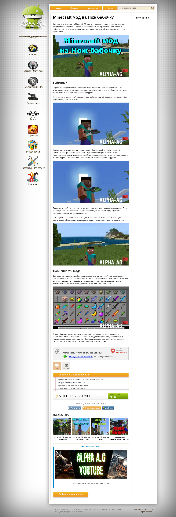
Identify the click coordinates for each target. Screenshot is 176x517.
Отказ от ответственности (142, 510)
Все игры (74, 8)
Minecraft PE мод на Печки (100, 438)
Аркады (33, 54)
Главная (58, 8)
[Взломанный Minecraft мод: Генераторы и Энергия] (119, 427)
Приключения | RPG (33, 87)
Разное (110, 8)
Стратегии (33, 135)
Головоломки (33, 152)
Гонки (33, 119)
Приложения (92, 8)
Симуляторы (33, 103)
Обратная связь (146, 512)
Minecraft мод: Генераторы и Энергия (119, 438)
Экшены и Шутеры (33, 71)
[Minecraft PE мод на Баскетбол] (62, 427)
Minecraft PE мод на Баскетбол (62, 438)
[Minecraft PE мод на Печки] (100, 427)
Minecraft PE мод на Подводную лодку (81, 438)
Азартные (33, 184)
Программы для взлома (33, 168)
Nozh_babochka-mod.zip (81, 356)
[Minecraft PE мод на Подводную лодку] (81, 427)
